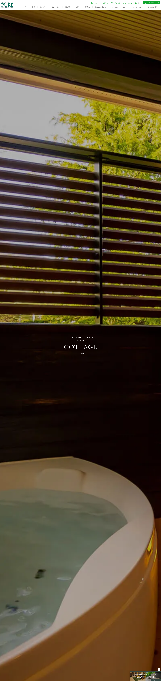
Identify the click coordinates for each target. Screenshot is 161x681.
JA (136, 3)
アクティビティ (138, 7)
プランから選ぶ (55, 7)
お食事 (77, 7)
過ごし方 (42, 7)
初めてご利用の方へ (101, 7)
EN (139, 3)
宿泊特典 (67, 7)
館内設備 (87, 7)
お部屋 (33, 7)
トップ (24, 7)
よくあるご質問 (152, 7)
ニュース (125, 7)
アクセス (115, 7)
